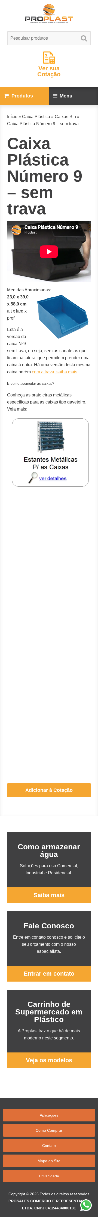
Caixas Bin (65, 116)
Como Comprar (49, 1130)
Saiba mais (49, 895)
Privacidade (49, 1176)
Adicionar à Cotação (49, 790)
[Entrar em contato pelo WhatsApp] (86, 1205)
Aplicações (49, 1115)
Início (12, 116)
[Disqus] (49, 560)
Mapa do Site (49, 1161)
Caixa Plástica (36, 116)
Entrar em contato (49, 973)
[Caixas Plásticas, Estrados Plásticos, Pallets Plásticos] (49, 13)
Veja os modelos (49, 1060)
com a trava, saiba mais (54, 372)
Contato (49, 1145)
